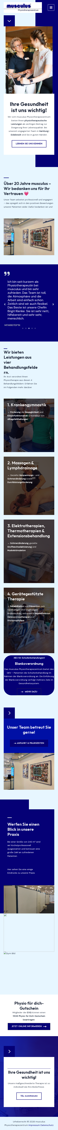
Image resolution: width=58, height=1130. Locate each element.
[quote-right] (7, 273)
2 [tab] (26, 328)
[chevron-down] (9, 20)
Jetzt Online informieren (27, 1026)
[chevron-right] (9, 713)
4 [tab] (32, 328)
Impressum (34, 1125)
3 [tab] (29, 328)
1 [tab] (22, 328)
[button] (4, 304)
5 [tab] (35, 328)
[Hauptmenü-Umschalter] (51, 7)
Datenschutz (47, 1125)
